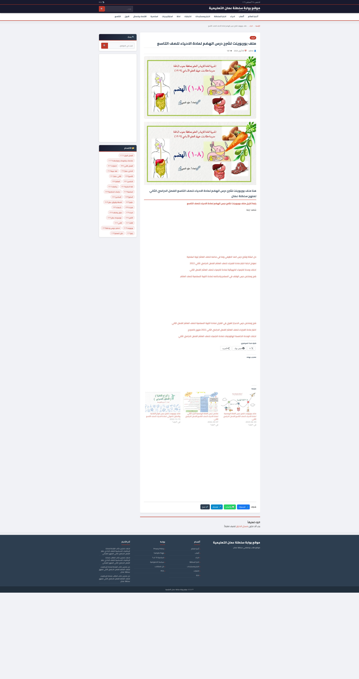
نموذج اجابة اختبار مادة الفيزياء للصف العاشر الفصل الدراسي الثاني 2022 (223, 263)
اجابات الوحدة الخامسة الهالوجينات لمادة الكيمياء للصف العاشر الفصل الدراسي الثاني (217, 336)
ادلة (178, 16)
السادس (116, 197)
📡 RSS (101, 2)
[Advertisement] (200, 224)
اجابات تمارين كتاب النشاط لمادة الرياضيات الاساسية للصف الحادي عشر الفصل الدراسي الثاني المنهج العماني (115, 551)
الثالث (129, 223)
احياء (232, 16)
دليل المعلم (117, 233)
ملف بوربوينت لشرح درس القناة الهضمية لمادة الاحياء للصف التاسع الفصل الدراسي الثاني (239, 416)
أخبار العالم (253, 16)
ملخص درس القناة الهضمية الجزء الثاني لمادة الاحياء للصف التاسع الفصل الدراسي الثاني (201, 416)
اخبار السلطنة (220, 16)
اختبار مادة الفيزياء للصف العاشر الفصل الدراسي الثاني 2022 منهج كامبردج (222, 330)
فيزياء (129, 207)
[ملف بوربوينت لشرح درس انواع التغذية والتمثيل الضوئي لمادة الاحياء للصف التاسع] (162, 402)
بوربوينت (128, 228)
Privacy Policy (158, 548)
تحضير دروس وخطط (111, 228)
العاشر (116, 181)
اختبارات (187, 16)
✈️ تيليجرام (217, 507)
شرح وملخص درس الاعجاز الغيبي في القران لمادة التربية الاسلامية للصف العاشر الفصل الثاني (214, 323)
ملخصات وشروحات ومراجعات (121, 160)
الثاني (118, 223)
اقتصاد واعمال (140, 16)
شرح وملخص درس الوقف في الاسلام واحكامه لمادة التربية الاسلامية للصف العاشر (218, 276)
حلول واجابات (116, 212)
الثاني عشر (116, 176)
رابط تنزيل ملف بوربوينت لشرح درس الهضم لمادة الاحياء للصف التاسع (221, 203)
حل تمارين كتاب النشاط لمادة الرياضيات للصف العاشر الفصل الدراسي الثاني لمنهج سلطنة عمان (114, 569)
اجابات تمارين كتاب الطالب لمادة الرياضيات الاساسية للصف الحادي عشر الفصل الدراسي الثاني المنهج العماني (115, 560)
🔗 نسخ (205, 507)
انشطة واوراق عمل (113, 202)
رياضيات (113, 186)
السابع (129, 197)
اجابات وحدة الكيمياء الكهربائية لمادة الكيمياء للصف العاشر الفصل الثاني (223, 270)
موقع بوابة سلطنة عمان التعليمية (176, 589)
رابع (130, 233)
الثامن (129, 217)
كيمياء (117, 207)
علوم (129, 202)
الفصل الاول (126, 155)
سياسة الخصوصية (157, 562)
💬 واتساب (229, 507)
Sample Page (159, 553)
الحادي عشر (127, 171)
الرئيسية (258, 25)
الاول (127, 16)
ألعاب (241, 16)
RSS (162, 570)
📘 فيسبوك (243, 507)
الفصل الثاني (127, 166)
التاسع (118, 16)
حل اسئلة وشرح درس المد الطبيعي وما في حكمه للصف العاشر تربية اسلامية (221, 257)
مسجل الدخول (242, 526)
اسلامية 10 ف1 (158, 557)
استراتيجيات (167, 16)
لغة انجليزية (127, 186)
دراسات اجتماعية (112, 191)
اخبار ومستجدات (202, 16)
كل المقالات (159, 566)
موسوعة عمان (114, 217)
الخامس (128, 181)
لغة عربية (112, 171)
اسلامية (154, 16)
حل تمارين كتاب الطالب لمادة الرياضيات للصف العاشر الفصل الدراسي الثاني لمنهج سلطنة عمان (114, 578)
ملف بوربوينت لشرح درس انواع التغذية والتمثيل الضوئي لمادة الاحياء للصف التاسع (163, 415)
